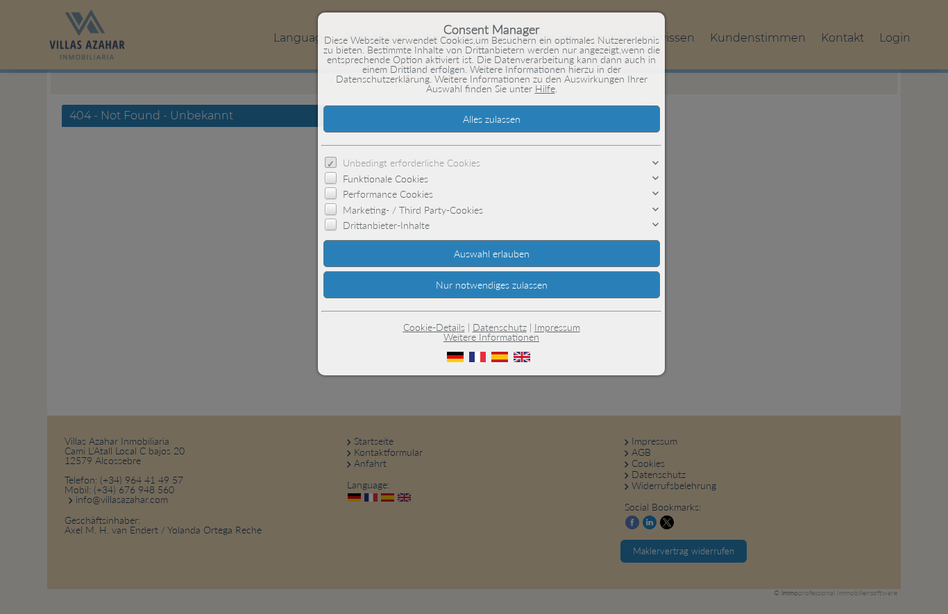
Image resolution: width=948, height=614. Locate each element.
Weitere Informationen (491, 337)
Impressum (557, 327)
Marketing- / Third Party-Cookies (413, 210)
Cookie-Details (434, 327)
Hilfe (545, 88)
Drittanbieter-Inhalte (386, 225)
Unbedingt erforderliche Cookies (411, 163)
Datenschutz (500, 327)
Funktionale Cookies (385, 179)
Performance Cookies (388, 194)
